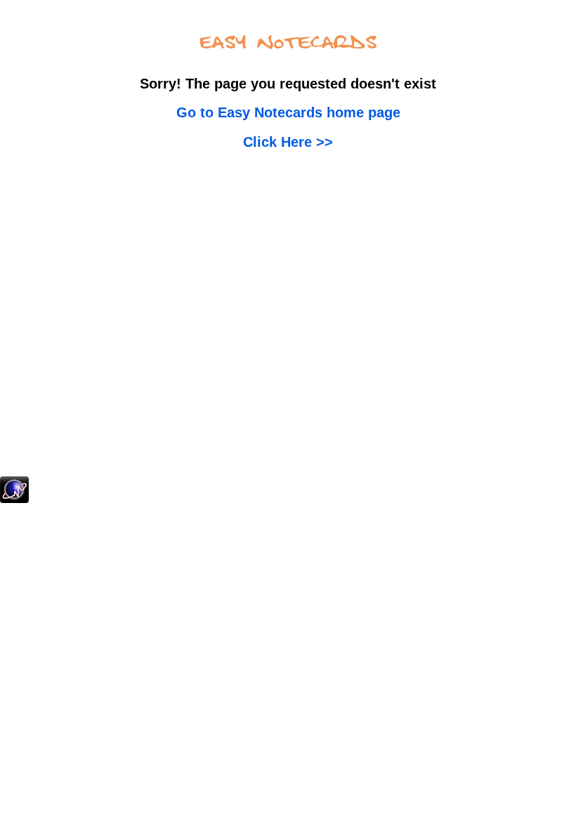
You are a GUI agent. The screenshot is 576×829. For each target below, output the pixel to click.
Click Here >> (288, 142)
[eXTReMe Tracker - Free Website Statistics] (14, 500)
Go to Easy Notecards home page (288, 112)
